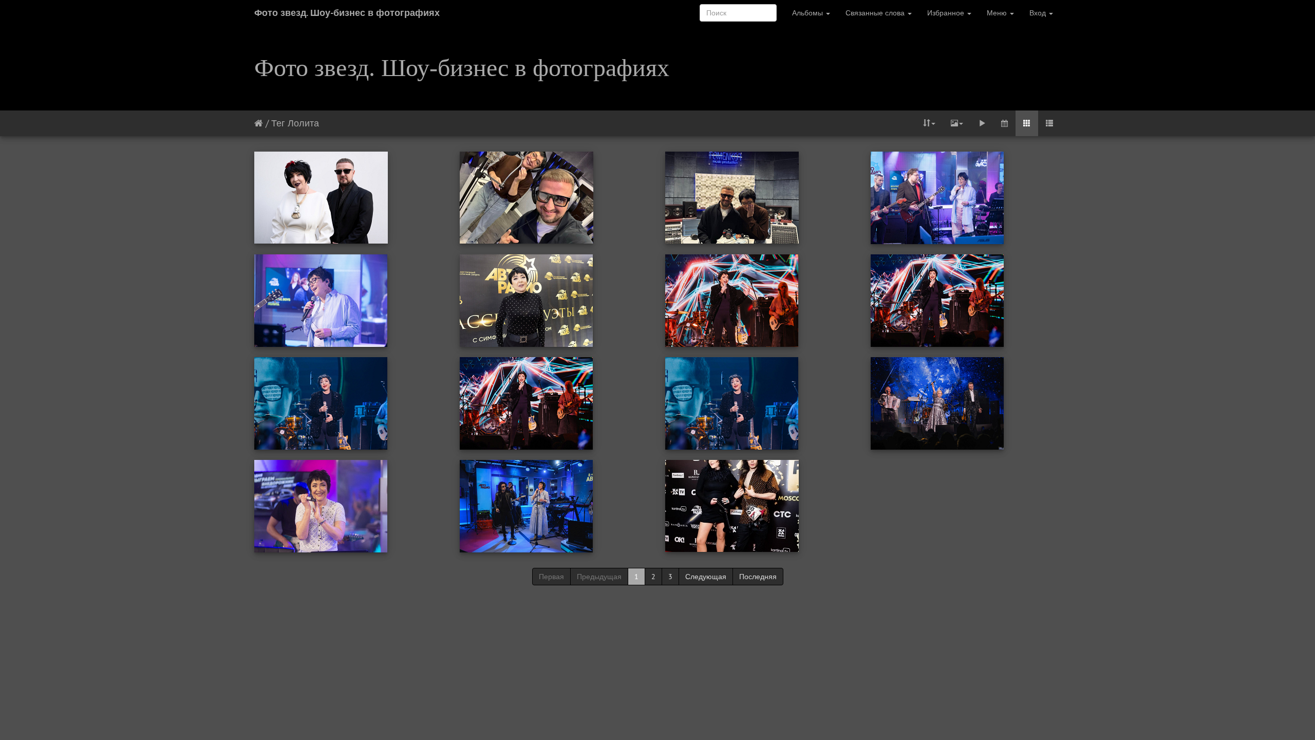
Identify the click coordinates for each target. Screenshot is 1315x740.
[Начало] (258, 123)
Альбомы (808, 12)
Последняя (758, 576)
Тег (278, 123)
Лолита (303, 123)
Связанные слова (876, 12)
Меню (998, 12)
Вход (1038, 12)
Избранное (946, 12)
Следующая (705, 576)
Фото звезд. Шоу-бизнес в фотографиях (347, 12)
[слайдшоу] (982, 123)
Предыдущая (599, 576)
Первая (551, 576)
